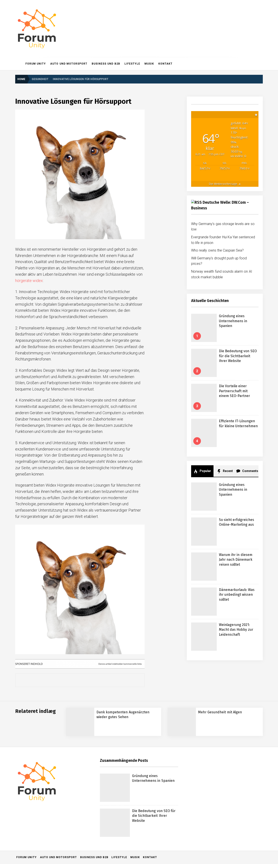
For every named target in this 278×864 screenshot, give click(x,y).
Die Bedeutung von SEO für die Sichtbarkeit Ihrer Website (238, 356)
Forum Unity (35, 63)
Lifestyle (132, 63)
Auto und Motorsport (68, 63)
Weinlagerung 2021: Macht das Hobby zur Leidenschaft (236, 630)
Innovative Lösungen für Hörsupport (62, 853)
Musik (149, 63)
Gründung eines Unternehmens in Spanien (233, 321)
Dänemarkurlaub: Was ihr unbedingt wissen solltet (237, 595)
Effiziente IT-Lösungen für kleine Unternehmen (69, 731)
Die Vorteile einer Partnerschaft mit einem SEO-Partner (234, 391)
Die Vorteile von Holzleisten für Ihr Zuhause (68, 766)
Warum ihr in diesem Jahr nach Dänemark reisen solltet (236, 560)
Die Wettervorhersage (225, 184)
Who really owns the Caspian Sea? (217, 250)
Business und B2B (106, 63)
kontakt (165, 63)
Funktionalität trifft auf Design (57, 818)
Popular (205, 471)
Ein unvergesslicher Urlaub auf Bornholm (66, 783)
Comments (250, 471)
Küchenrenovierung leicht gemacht (61, 801)
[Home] (19, 63)
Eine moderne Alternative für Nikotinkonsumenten (71, 835)
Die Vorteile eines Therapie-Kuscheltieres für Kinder (73, 749)
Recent (227, 471)
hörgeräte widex (29, 280)
